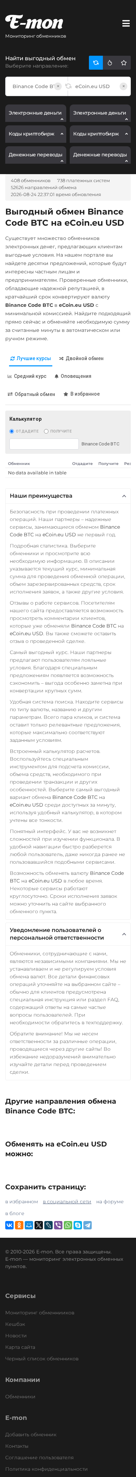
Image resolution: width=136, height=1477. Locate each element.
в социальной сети (67, 1201)
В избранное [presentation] (85, 394)
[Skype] (78, 1225)
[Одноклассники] (19, 1225)
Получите (60, 431)
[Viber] (58, 1225)
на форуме (110, 1201)
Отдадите (27, 431)
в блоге (14, 1213)
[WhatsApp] (68, 1225)
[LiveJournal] (48, 1225)
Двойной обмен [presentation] (85, 358)
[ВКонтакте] (9, 1225)
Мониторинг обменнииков (39, 1312)
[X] (39, 1225)
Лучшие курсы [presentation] (34, 358)
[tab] (30, 358)
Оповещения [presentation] (76, 376)
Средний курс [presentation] (30, 376)
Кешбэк (15, 1324)
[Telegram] (87, 1225)
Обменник (19, 463)
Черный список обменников (41, 1358)
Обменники (20, 1396)
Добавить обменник (30, 1434)
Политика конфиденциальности (46, 1469)
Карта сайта (20, 1347)
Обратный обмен (35, 394)
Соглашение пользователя (39, 1457)
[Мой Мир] (29, 1225)
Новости (16, 1335)
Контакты (17, 1446)
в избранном (21, 1201)
